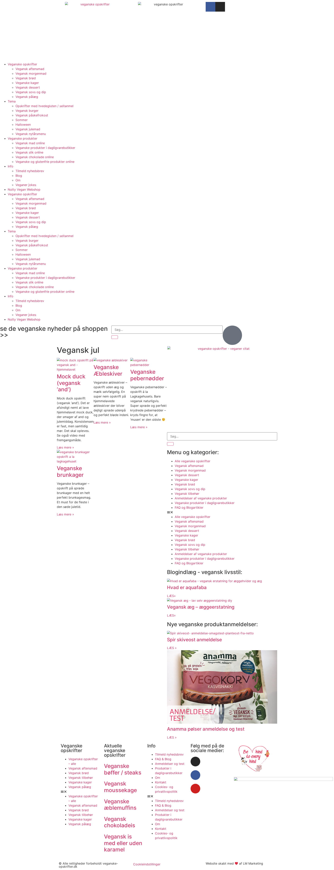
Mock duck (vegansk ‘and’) (71, 383)
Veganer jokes (25, 185)
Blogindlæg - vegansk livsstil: (204, 572)
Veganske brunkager (70, 471)
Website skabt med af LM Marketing (234, 863)
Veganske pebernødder (147, 375)
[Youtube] (195, 788)
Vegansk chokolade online (34, 157)
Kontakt (160, 782)
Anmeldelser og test (169, 764)
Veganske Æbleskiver (108, 370)
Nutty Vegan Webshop (24, 189)
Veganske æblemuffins (120, 804)
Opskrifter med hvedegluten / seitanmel (44, 106)
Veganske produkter (22, 138)
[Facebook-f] (210, 7)
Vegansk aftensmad (29, 69)
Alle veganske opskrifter (192, 461)
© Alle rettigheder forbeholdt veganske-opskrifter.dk (88, 864)
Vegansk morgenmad (30, 73)
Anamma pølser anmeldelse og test (206, 729)
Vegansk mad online (30, 143)
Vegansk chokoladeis (119, 822)
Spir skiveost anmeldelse (194, 639)
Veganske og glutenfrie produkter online (44, 162)
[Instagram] (220, 7)
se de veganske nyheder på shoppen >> (54, 332)
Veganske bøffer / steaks (122, 769)
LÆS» (171, 596)
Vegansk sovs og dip (30, 92)
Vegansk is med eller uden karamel (123, 843)
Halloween (23, 124)
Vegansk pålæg (26, 97)
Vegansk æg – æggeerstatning (200, 607)
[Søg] (114, 337)
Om (17, 180)
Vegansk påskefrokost (31, 115)
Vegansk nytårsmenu (30, 134)
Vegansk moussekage (120, 786)
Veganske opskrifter (22, 64)
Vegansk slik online (29, 152)
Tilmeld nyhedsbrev (29, 171)
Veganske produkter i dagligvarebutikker (45, 148)
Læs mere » (65, 447)
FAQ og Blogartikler (189, 507)
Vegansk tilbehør (187, 494)
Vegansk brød (25, 78)
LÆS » (172, 648)
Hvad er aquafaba (187, 587)
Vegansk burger (26, 111)
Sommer (21, 120)
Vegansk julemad (27, 129)
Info (10, 166)
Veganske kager (27, 83)
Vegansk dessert (27, 87)
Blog (18, 175)
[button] (222, 512)
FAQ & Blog (163, 759)
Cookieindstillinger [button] (146, 864)
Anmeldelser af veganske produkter (201, 498)
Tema (12, 101)
